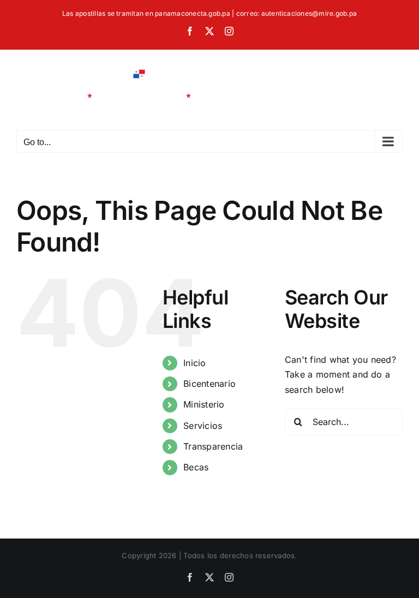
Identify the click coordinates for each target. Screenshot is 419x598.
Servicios (202, 425)
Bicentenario (209, 383)
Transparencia (213, 446)
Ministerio (203, 404)
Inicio (194, 362)
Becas (195, 467)
